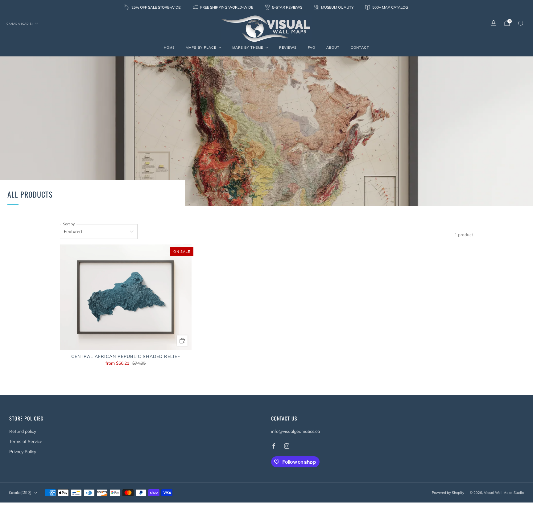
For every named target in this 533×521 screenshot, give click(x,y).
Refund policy (22, 431)
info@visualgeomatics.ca (295, 431)
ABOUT (333, 47)
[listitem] (153, 7)
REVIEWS (288, 47)
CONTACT (360, 47)
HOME (169, 47)
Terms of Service (25, 441)
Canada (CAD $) (19, 23)
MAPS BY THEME (247, 47)
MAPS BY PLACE (201, 47)
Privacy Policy (22, 451)
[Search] (521, 23)
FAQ (311, 47)
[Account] (493, 23)
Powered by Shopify (448, 492)
